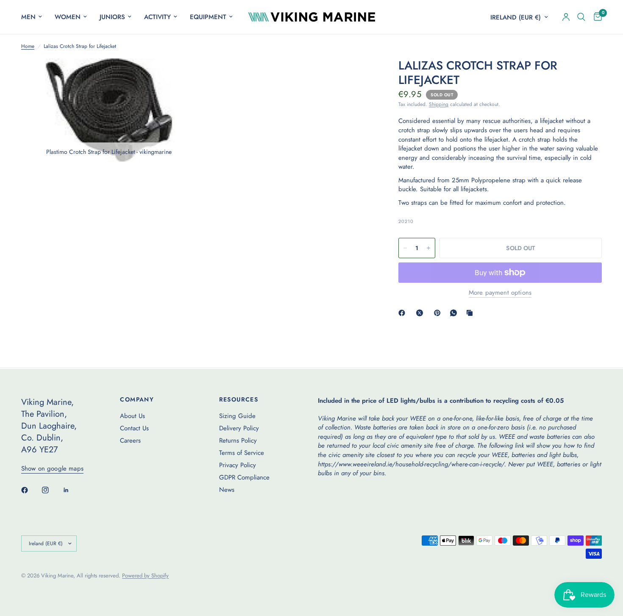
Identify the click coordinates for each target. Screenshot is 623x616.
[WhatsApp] (455, 313)
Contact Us (134, 428)
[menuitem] (34, 17)
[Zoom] (179, 76)
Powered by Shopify (145, 575)
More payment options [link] (500, 292)
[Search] (581, 17)
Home (27, 46)
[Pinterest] (439, 313)
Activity (157, 17)
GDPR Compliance (244, 477)
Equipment (208, 17)
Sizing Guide (237, 416)
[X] (421, 313)
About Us (132, 416)
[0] (596, 17)
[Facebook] (403, 313)
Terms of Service (241, 452)
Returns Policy (238, 440)
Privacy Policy (237, 465)
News (226, 489)
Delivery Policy (239, 428)
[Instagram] (51, 490)
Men (28, 17)
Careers (130, 440)
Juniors (112, 17)
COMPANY (137, 399)
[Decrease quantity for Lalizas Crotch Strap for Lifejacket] (405, 248)
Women (68, 17)
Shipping (438, 104)
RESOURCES (239, 399)
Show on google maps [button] (52, 468)
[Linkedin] (72, 490)
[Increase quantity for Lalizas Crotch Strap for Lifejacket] (428, 248)
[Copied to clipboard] (471, 313)
